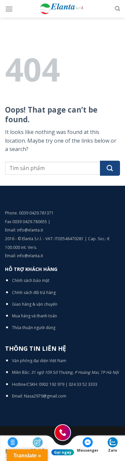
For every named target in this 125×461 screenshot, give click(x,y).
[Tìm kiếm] (117, 8)
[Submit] (110, 168)
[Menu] (9, 9)
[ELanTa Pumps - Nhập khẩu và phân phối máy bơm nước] (62, 9)
